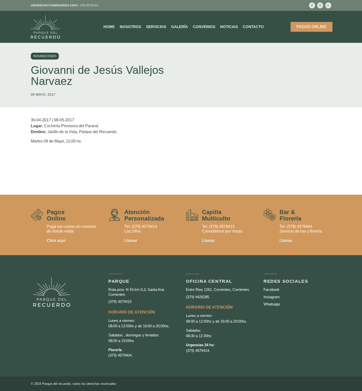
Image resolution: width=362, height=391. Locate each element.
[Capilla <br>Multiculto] (192, 215)
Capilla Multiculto (216, 215)
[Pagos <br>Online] (37, 215)
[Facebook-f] (312, 5)
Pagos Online (56, 215)
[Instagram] (320, 5)
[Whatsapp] (328, 5)
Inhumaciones (44, 56)
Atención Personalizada (144, 215)
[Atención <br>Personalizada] (114, 215)
